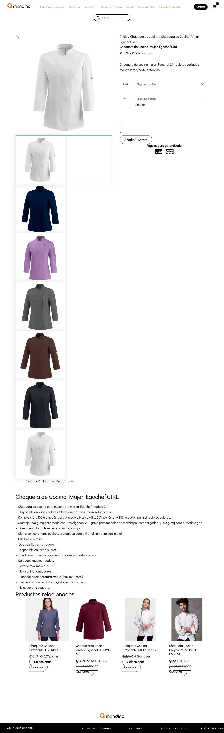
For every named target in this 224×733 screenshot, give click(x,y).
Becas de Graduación (170, 6)
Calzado (130, 6)
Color (125, 83)
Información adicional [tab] (58, 481)
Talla (125, 98)
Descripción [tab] (33, 481)
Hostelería (74, 6)
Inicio (124, 36)
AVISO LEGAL (136, 728)
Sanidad (88, 6)
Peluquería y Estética (111, 6)
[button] (94, 6)
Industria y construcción (52, 6)
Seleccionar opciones (40, 664)
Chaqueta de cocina (144, 36)
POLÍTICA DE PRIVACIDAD (174, 728)
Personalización (146, 6)
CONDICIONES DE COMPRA (96, 728)
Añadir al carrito (135, 139)
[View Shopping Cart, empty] (214, 7)
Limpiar (140, 104)
